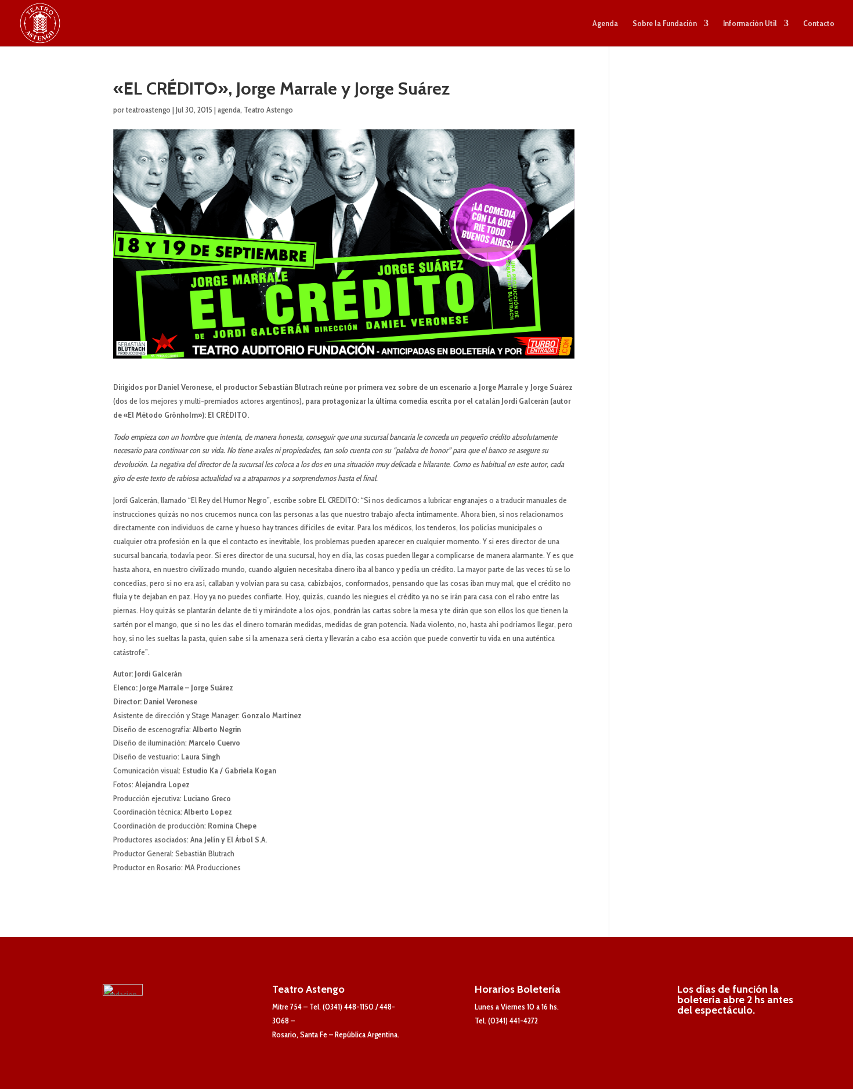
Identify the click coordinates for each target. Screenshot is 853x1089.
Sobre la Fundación (664, 23)
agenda (229, 109)
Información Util (750, 23)
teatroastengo (148, 109)
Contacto (818, 23)
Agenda (605, 23)
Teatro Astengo (268, 109)
